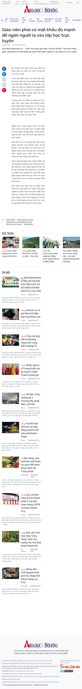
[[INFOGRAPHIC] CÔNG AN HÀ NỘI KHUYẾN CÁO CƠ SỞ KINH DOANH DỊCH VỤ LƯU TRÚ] (10, 282)
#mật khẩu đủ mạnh (25, 220)
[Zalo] (4, 74)
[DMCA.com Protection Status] (66, 671)
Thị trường (32, 20)
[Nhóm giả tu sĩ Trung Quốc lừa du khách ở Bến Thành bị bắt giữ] (10, 369)
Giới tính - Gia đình (59, 20)
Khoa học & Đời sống (41, 9)
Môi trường (40, 20)
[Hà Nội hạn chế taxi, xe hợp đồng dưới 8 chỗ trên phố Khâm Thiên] (10, 427)
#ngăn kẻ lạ (28, 224)
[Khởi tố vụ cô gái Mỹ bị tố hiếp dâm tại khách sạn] (10, 314)
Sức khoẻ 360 (67, 20)
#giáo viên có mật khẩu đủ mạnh (19, 222)
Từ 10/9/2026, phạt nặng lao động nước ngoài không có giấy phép (51, 256)
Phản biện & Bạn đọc (48, 20)
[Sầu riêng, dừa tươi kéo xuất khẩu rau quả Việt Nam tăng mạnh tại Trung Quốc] (10, 462)
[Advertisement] (42, 613)
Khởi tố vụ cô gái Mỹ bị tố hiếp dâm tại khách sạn (30, 313)
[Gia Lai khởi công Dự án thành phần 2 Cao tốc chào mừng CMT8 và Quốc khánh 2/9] (10, 499)
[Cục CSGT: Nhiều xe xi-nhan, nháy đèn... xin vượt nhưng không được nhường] (71, 242)
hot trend (8, 233)
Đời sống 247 (24, 20)
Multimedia (76, 20)
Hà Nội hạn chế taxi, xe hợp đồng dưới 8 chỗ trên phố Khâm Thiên (29, 430)
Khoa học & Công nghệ (14, 20)
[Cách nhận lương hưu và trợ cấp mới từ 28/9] (10, 242)
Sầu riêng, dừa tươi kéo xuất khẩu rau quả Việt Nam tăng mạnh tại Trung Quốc (31, 465)
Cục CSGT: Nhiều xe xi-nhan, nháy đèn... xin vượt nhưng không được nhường (71, 256)
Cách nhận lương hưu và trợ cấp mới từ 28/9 (9, 253)
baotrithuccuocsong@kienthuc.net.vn (19, 685)
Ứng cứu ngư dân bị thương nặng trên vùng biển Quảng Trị (30, 341)
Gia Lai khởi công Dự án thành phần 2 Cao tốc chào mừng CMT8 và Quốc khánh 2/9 (30, 503)
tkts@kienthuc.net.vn (41, 685)
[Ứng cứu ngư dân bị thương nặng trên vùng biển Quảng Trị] (10, 340)
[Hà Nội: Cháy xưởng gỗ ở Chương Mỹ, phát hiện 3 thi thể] (10, 398)
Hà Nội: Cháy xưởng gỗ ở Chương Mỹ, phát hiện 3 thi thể (30, 399)
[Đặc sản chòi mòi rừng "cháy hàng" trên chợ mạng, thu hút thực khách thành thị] (10, 536)
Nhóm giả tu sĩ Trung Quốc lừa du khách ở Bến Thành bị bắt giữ (30, 370)
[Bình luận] (4, 90)
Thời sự (6, 20)
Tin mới (6, 272)
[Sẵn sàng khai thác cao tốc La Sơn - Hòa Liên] (30, 242)
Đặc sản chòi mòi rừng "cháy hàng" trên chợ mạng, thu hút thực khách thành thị (31, 539)
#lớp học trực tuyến (14, 224)
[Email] (4, 79)
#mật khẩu (10, 220)
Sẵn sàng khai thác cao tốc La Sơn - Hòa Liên (30, 253)
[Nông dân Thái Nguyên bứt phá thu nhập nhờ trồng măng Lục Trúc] (10, 573)
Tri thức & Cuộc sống (70, 667)
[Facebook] (4, 69)
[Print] (4, 85)
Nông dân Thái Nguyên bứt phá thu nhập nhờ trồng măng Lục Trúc (30, 576)
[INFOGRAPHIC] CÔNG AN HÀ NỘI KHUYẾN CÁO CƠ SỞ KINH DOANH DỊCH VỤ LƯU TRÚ (31, 284)
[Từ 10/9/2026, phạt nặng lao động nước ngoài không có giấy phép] (51, 242)
